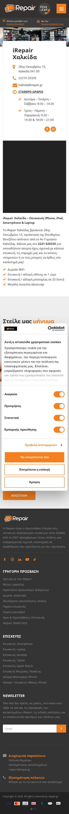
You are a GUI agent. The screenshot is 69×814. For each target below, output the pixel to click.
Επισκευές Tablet (14, 660)
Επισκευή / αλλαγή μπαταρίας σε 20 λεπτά (36, 279)
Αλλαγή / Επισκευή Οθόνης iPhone (25, 682)
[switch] (59, 406)
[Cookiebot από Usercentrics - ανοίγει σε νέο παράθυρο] (49, 328)
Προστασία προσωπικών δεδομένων (26, 590)
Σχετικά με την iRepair (17, 579)
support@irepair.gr (19, 769)
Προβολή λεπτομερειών (41, 445)
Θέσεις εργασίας (13, 584)
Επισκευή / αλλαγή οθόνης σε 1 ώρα (32, 274)
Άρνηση (34, 482)
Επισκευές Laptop (14, 649)
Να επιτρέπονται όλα (35, 457)
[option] (34, 37)
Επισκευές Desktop (15, 655)
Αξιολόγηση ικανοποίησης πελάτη (24, 601)
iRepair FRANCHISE (15, 623)
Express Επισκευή (15, 23)
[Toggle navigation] (61, 8)
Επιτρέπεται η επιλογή (34, 469)
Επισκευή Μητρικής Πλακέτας (22, 671)
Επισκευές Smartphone (18, 644)
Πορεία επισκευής (14, 606)
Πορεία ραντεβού (14, 612)
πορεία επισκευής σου (52, 23)
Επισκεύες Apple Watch (18, 666)
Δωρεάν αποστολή (14, 595)
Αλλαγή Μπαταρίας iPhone (20, 677)
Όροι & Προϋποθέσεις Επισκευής (24, 617)
